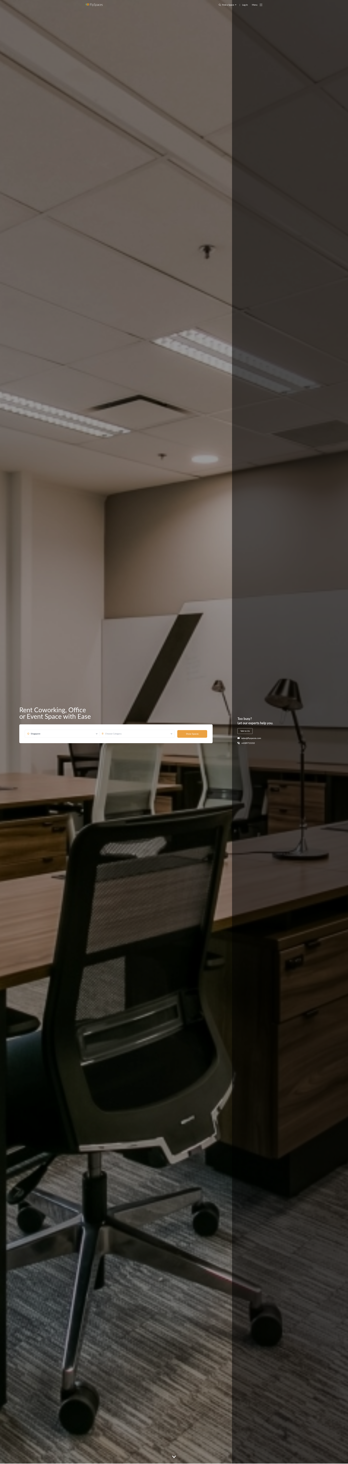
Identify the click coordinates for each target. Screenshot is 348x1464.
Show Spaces (192, 734)
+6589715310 (248, 743)
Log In (245, 5)
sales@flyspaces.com (251, 738)
